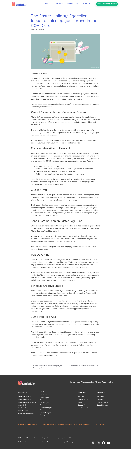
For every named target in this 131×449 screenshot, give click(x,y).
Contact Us (81, 405)
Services (46, 4)
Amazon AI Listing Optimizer (27, 402)
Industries (59, 4)
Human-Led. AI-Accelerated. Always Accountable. (91, 382)
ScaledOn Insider (102, 405)
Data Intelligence (23, 411)
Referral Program (103, 402)
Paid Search (44, 392)
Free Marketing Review (107, 4)
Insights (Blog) (102, 396)
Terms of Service (69, 438)
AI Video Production (24, 396)
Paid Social (43, 395)
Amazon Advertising (24, 399)
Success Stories (73, 4)
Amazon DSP (22, 405)
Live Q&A (100, 399)
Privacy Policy (59, 438)
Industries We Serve (84, 408)
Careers (80, 402)
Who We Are (88, 4)
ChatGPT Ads (22, 408)
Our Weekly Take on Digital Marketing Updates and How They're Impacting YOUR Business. (61, 424)
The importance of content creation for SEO (83, 366)
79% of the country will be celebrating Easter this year (62, 94)
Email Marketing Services (26, 414)
